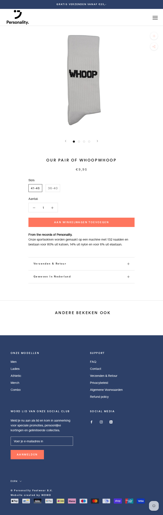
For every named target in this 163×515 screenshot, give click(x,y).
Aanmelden (27, 454)
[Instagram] (101, 421)
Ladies (15, 368)
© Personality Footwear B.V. (32, 490)
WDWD (46, 495)
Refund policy (99, 396)
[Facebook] (91, 421)
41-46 (35, 188)
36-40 (53, 188)
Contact (95, 368)
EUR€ (14, 481)
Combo (16, 389)
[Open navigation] (155, 17)
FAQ (93, 361)
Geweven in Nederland (52, 276)
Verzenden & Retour (50, 263)
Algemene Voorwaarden (106, 389)
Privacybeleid (99, 382)
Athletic (16, 375)
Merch (15, 382)
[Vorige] (65, 141)
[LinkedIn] (111, 421)
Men (14, 361)
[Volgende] (97, 141)
